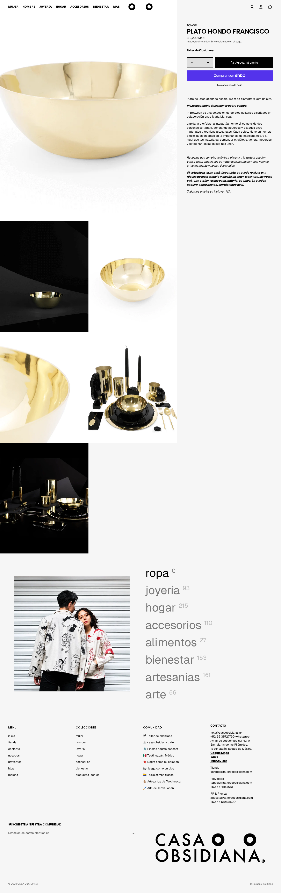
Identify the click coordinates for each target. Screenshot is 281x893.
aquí (240, 185)
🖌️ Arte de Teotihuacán (158, 788)
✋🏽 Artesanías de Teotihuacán (162, 781)
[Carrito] (269, 6)
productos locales (87, 775)
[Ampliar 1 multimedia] (88, 110)
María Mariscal (222, 116)
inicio (11, 736)
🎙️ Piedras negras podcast (160, 749)
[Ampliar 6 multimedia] (44, 498)
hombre (81, 742)
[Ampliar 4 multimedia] (44, 387)
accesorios (83, 762)
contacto (14, 749)
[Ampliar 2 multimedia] (44, 276)
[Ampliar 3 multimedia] (132, 276)
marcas (13, 775)
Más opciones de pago (229, 84)
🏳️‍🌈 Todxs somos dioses (158, 775)
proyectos (14, 762)
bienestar (82, 768)
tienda (12, 742)
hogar (79, 755)
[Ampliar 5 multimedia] (132, 387)
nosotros (14, 755)
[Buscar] (252, 6)
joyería (80, 749)
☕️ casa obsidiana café (158, 742)
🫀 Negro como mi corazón (161, 762)
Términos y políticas (261, 884)
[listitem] (116, 6)
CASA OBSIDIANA (27, 883)
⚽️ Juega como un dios (158, 768)
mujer (79, 736)
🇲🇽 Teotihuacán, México (158, 755)
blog (11, 768)
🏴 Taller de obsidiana (157, 736)
